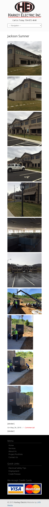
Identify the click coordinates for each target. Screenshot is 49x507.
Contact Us (13, 457)
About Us (13, 451)
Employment (14, 471)
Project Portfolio (16, 454)
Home (11, 445)
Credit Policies (15, 474)
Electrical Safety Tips (17, 468)
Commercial (30, 427)
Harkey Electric (24, 9)
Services (12, 448)
